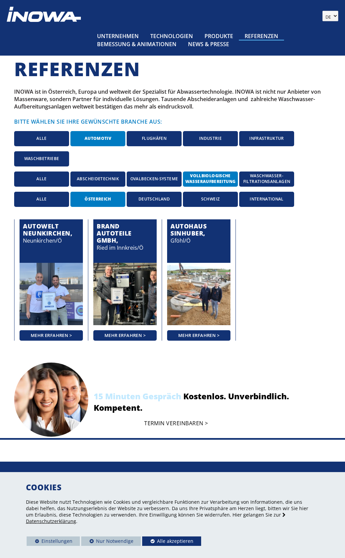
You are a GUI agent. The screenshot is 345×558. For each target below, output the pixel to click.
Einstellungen (49, 542)
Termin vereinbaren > (176, 423)
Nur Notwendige (107, 542)
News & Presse (208, 44)
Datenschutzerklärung (51, 521)
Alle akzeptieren (167, 541)
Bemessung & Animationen (137, 44)
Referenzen (261, 36)
